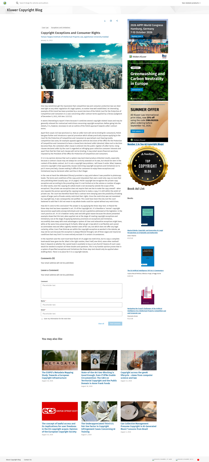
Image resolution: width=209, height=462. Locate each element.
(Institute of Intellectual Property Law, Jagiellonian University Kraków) (81, 37)
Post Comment (115, 324)
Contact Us (28, 460)
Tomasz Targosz (47, 37)
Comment (44, 281)
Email (43, 310)
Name (43, 301)
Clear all (101, 324)
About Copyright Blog (13, 460)
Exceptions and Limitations (60, 28)
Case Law (45, 28)
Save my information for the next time (57, 319)
